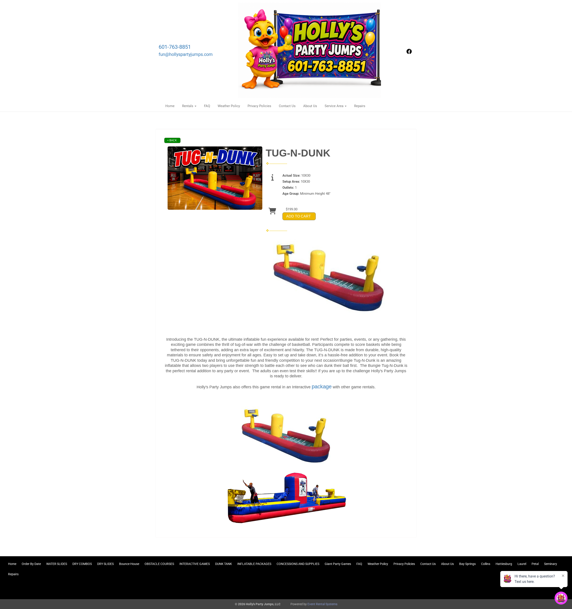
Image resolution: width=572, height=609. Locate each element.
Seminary (550, 564)
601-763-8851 (175, 47)
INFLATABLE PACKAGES (254, 564)
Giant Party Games (338, 564)
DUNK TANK (223, 564)
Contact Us (287, 106)
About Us (310, 106)
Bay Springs (467, 564)
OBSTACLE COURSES (159, 564)
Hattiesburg (504, 564)
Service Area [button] (334, 106)
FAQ (207, 106)
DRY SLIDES (105, 564)
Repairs (359, 106)
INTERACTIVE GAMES (194, 564)
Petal (535, 564)
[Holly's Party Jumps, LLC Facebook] (409, 53)
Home (170, 106)
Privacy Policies (259, 106)
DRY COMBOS (82, 564)
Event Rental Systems (322, 604)
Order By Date (31, 564)
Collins (485, 564)
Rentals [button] (188, 106)
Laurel (521, 564)
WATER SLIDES (56, 564)
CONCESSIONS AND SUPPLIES (298, 564)
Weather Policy (229, 106)
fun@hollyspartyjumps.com (186, 54)
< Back (172, 140)
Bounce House (129, 564)
